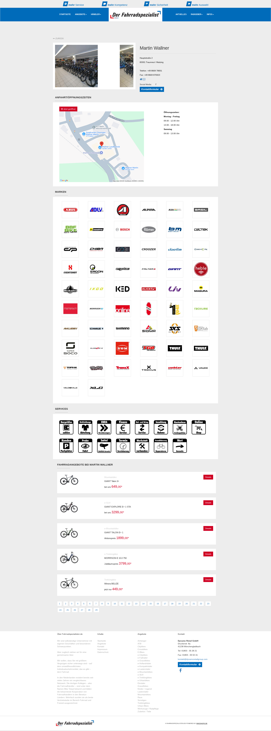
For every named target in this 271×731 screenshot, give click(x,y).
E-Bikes (141, 652)
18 (172, 603)
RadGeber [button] (196, 14)
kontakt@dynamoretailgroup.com (192, 659)
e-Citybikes (142, 655)
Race (140, 697)
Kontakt (100, 646)
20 (186, 603)
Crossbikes (142, 649)
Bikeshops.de (201, 723)
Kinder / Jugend (145, 689)
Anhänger (142, 641)
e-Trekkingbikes (145, 677)
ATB (139, 644)
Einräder (141, 683)
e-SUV (140, 675)
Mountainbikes (144, 694)
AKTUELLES (181, 14)
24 (60, 610)
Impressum (102, 649)
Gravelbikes (143, 686)
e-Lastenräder (144, 669)
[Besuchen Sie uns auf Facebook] (180, 671)
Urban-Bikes (143, 706)
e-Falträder (143, 658)
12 (129, 603)
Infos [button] (209, 14)
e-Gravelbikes (144, 660)
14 (143, 603)
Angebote (101, 644)
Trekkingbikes (144, 703)
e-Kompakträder (145, 666)
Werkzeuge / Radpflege (148, 709)
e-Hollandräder (144, 663)
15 (150, 603)
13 (136, 603)
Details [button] (208, 477)
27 (82, 610)
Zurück (59, 38)
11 (122, 603)
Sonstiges (142, 700)
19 (179, 603)
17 (165, 603)
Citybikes (142, 646)
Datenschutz (103, 652)
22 (201, 603)
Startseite (65, 14)
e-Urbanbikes (144, 680)
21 (194, 603)
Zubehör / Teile (144, 711)
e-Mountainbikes (145, 672)
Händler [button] (95, 14)
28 (89, 610)
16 (158, 603)
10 (115, 603)
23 (208, 603)
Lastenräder (143, 692)
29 (96, 610)
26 (75, 610)
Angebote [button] (80, 14)
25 (67, 610)
